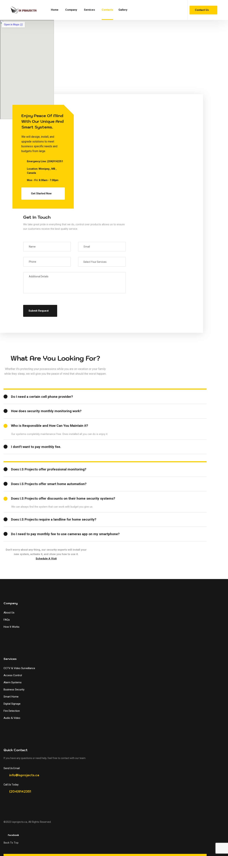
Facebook (13, 835)
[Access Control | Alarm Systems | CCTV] (24, 10)
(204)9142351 (55, 161)
